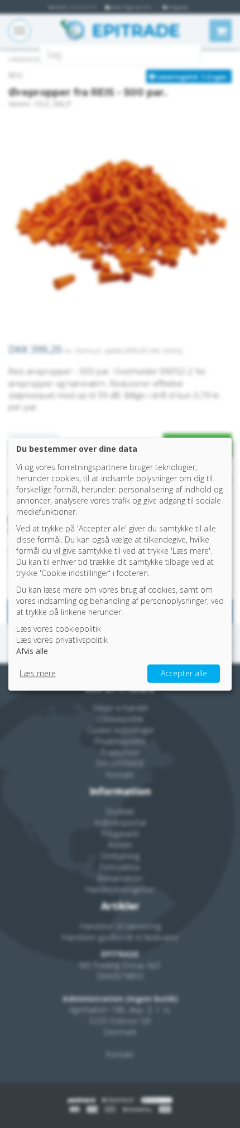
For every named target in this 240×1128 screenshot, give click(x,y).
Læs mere (38, 673)
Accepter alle (184, 673)
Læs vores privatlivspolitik (62, 639)
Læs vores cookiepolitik (58, 628)
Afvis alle (32, 651)
